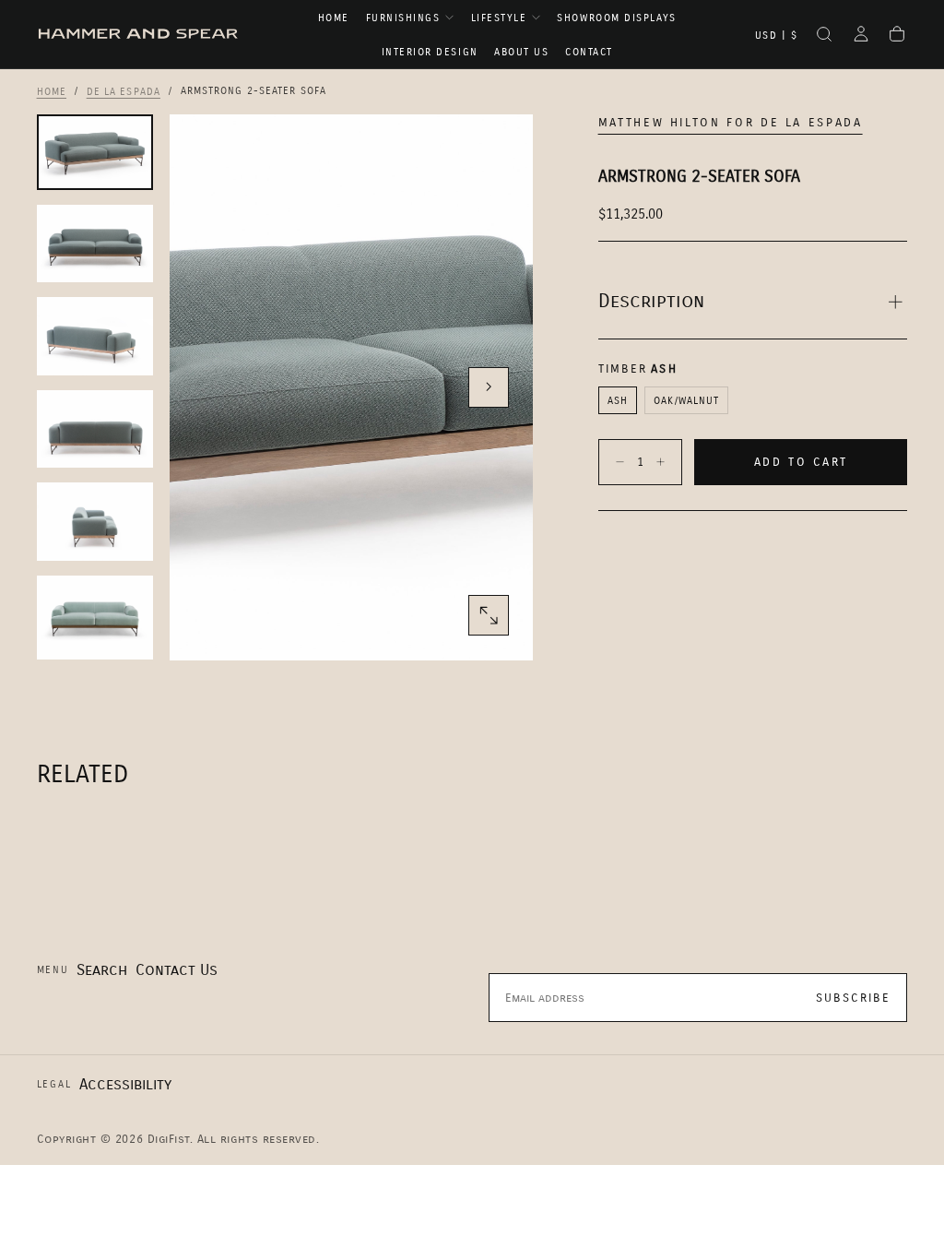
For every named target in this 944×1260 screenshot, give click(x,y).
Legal (54, 1084)
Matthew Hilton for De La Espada (730, 122)
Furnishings (403, 18)
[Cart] (897, 36)
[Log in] (861, 36)
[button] (776, 36)
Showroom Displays (616, 18)
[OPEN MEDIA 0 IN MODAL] (489, 615)
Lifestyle (499, 18)
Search (102, 970)
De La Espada (123, 91)
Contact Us (177, 970)
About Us (521, 52)
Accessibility (125, 1084)
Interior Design (430, 52)
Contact (589, 52)
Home (333, 18)
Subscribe (853, 998)
